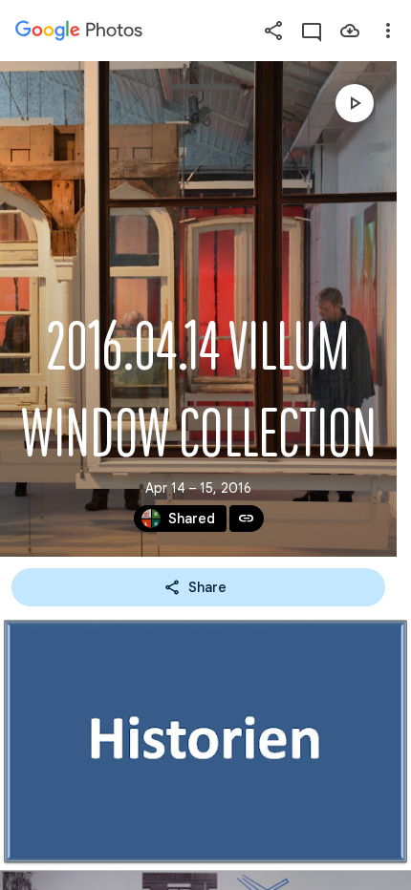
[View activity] (311, 30)
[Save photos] (350, 30)
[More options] (388, 30)
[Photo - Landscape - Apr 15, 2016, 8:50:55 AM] (205, 742)
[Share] (273, 30)
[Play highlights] (355, 103)
